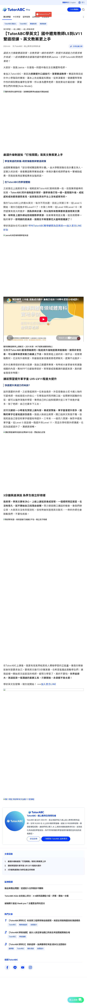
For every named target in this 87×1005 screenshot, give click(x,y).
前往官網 (33, 839)
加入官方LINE (48, 684)
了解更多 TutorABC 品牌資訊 (55, 839)
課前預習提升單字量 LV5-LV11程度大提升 (24, 866)
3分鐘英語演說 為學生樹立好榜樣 (21, 870)
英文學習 (7, 29)
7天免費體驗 (74, 9)
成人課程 (17, 29)
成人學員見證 (28, 29)
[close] (50, 14)
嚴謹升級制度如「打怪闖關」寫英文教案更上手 (27, 861)
